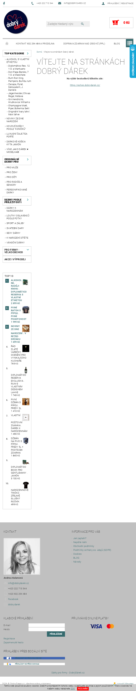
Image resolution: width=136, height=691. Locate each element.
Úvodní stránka (7, 43)
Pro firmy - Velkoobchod (13, 251)
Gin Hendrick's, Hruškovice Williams (19, 100)
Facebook (13, 599)
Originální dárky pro (11, 160)
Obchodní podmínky (83, 546)
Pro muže (12, 167)
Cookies (77, 554)
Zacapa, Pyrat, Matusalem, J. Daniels (15, 87)
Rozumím (82, 688)
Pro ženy (12, 172)
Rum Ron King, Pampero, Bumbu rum (19, 79)
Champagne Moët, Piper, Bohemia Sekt (18, 107)
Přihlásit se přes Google (27, 664)
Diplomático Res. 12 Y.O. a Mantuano (19, 67)
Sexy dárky (13, 233)
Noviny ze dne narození (15, 120)
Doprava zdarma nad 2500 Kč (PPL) (84, 43)
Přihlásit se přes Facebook (28, 658)
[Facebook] (4, 3)
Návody (77, 561)
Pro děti (12, 177)
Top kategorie (14, 53)
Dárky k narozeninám (15, 209)
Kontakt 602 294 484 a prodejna (35, 43)
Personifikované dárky (17, 191)
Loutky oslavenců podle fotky (18, 217)
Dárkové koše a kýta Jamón (16, 143)
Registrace (127, 3)
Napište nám (80, 542)
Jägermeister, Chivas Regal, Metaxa (19, 94)
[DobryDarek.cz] (16, 22)
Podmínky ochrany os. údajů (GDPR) (92, 550)
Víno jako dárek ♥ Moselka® (17, 150)
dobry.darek (14, 604)
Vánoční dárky (16, 242)
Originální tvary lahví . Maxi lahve (19, 113)
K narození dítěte (17, 237)
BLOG (76, 557)
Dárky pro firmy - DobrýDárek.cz (68, 672)
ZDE (73, 688)
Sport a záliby (15, 223)
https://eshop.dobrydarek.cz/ (85, 85)
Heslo (7, 629)
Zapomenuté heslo (13, 642)
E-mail (7, 625)
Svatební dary (15, 228)
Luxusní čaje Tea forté (17, 135)
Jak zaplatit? (79, 538)
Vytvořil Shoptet (125, 683)
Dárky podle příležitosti (13, 201)
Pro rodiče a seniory (14, 183)
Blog (117, 43)
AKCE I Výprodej (15, 259)
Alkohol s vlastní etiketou (18, 60)
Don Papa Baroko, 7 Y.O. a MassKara (18, 73)
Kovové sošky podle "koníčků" (16, 127)
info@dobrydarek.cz (18, 583)
